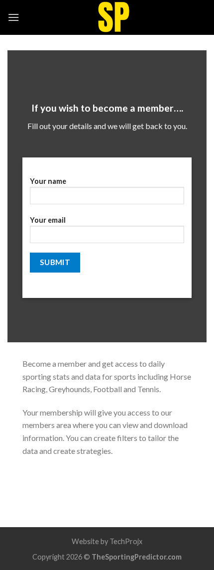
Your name (48, 181)
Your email (48, 220)
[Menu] (13, 17)
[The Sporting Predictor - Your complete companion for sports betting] (113, 17)
